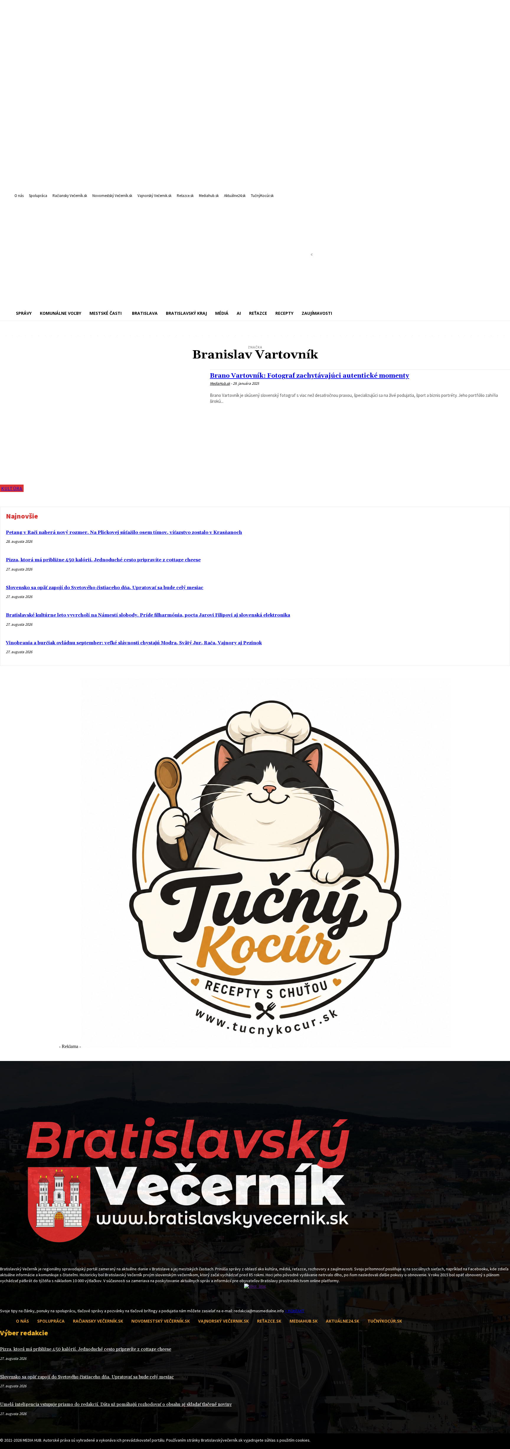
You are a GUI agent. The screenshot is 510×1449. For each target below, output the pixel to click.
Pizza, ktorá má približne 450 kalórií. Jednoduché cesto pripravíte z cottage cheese (103, 560)
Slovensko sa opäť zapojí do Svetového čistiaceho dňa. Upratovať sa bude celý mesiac (104, 588)
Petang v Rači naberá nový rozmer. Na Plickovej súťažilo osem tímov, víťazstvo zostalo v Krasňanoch (124, 532)
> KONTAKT (294, 1310)
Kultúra (11, 488)
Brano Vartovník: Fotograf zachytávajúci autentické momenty (309, 376)
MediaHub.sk (220, 383)
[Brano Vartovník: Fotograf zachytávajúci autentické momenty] (102, 430)
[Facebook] (3, 1297)
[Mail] (14, 1297)
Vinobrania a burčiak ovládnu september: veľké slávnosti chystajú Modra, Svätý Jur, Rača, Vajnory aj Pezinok (134, 643)
